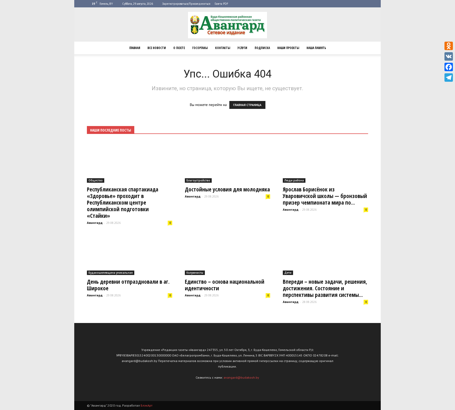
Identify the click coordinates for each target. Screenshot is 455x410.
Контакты (222, 48)
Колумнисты (194, 272)
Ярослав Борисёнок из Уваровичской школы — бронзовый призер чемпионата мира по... (325, 196)
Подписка (262, 48)
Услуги (242, 48)
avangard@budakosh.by (241, 377)
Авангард (95, 223)
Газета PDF (221, 4)
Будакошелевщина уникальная (110, 272)
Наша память (316, 48)
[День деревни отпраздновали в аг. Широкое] (129, 254)
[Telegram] (448, 77)
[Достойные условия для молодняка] (227, 162)
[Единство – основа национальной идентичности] (227, 254)
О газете (179, 48)
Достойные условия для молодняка (227, 189)
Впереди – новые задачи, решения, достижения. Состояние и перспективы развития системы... (325, 288)
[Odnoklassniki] (448, 46)
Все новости (156, 48)
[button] (361, 48)
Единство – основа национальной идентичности (224, 285)
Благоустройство (198, 180)
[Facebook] (448, 67)
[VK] (448, 56)
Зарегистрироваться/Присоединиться (186, 4)
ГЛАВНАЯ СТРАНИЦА (247, 105)
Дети (287, 272)
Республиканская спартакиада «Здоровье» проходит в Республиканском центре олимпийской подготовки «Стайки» (122, 202)
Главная (134, 48)
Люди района (294, 180)
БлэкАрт (146, 405)
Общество (95, 180)
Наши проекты (288, 48)
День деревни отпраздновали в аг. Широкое (128, 285)
